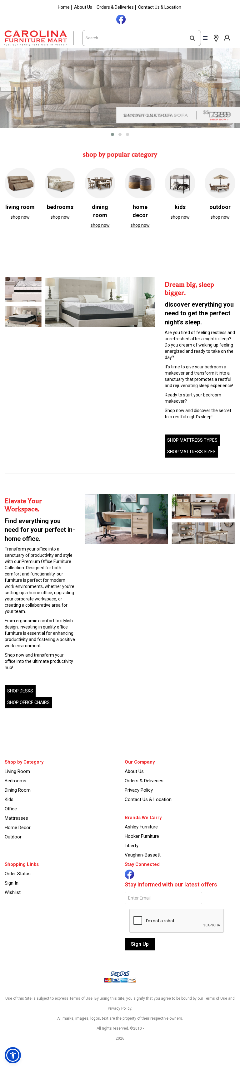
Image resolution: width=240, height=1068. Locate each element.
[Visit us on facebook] (120, 18)
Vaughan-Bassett (143, 855)
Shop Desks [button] (20, 690)
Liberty (131, 845)
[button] (227, 38)
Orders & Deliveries (115, 7)
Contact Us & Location (159, 7)
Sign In (11, 883)
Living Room (17, 771)
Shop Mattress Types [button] (192, 440)
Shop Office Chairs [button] (28, 702)
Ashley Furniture (141, 827)
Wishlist (13, 892)
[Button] (192, 38)
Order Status (18, 873)
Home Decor (18, 827)
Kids (9, 799)
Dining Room (18, 790)
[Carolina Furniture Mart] (41, 38)
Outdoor (13, 837)
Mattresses (16, 818)
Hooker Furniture (142, 836)
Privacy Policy (139, 790)
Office (11, 809)
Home (64, 7)
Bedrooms (15, 781)
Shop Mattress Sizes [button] (191, 451)
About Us (83, 7)
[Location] (214, 38)
